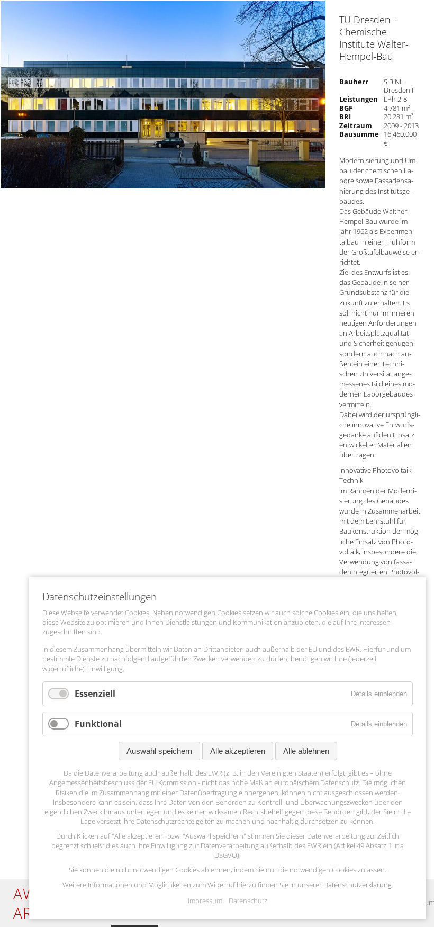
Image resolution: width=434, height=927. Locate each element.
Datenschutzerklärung (357, 884)
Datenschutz (248, 900)
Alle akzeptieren (237, 750)
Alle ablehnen (306, 750)
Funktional (98, 724)
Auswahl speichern (159, 750)
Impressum (205, 900)
